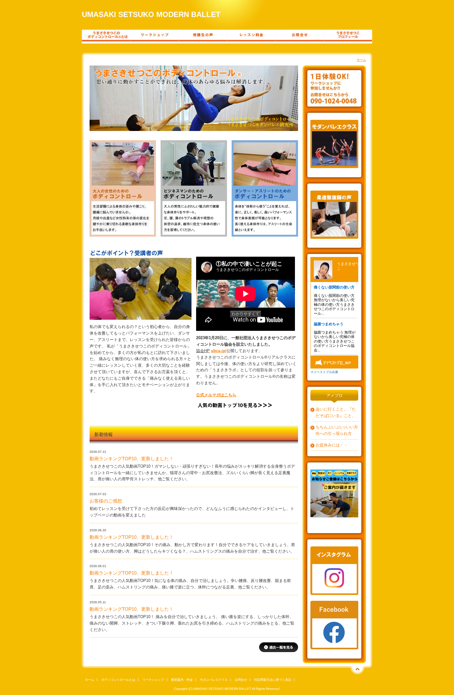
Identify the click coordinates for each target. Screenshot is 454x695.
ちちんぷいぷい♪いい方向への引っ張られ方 (337, 430)
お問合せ (241, 679)
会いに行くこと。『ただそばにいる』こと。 (336, 412)
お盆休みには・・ (332, 445)
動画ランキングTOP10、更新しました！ (132, 458)
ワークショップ (153, 679)
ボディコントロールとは (118, 679)
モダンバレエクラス (214, 679)
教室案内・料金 (182, 679)
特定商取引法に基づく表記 (272, 679)
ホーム (361, 59)
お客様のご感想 (106, 501)
